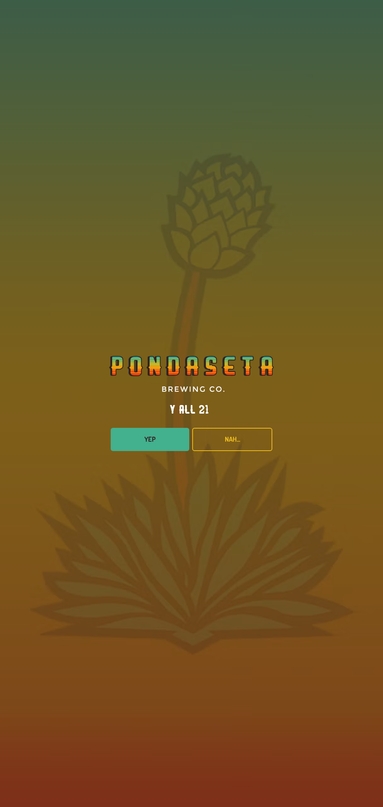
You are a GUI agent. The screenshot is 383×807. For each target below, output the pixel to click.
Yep (150, 439)
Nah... (232, 439)
